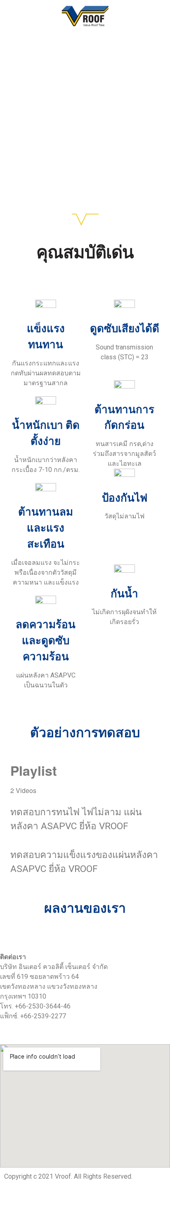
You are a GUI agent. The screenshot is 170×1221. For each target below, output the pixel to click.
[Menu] (9, 16)
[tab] (85, 814)
